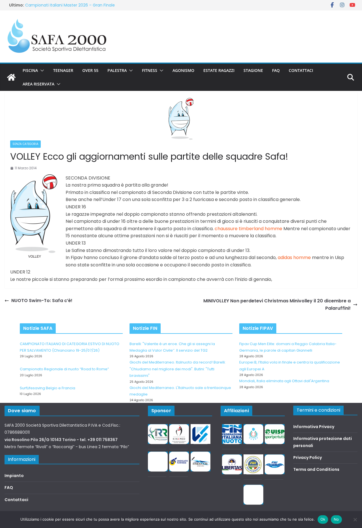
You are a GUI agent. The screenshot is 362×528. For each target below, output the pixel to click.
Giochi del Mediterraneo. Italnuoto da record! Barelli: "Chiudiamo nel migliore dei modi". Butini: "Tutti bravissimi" (178, 369)
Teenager (63, 70)
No (336, 519)
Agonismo (183, 70)
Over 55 (90, 70)
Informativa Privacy (313, 426)
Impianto (14, 475)
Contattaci (301, 70)
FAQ (276, 70)
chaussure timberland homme (248, 228)
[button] (41, 70)
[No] (355, 519)
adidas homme (294, 257)
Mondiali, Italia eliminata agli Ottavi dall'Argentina (284, 381)
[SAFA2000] (11, 77)
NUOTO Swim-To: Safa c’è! (41, 300)
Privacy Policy (307, 457)
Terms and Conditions (316, 469)
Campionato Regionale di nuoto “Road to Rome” (64, 369)
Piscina (30, 70)
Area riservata (38, 84)
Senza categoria (25, 144)
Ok (323, 519)
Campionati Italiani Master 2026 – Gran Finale (70, 5)
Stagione (253, 70)
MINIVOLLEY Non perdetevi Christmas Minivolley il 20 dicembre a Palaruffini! (277, 304)
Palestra (117, 70)
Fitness (149, 70)
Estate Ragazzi (218, 70)
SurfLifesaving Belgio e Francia (47, 388)
